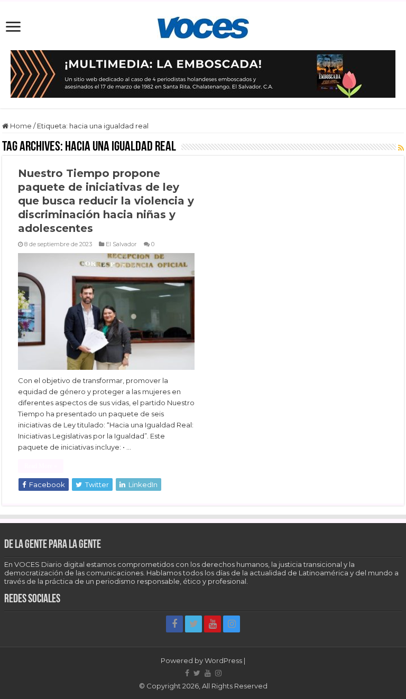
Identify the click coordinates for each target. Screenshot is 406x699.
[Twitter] (193, 624)
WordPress (223, 660)
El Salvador (121, 244)
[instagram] (231, 624)
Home (20, 126)
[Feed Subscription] (401, 148)
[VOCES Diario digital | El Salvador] (203, 26)
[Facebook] (174, 624)
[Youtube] (212, 624)
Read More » (40, 466)
